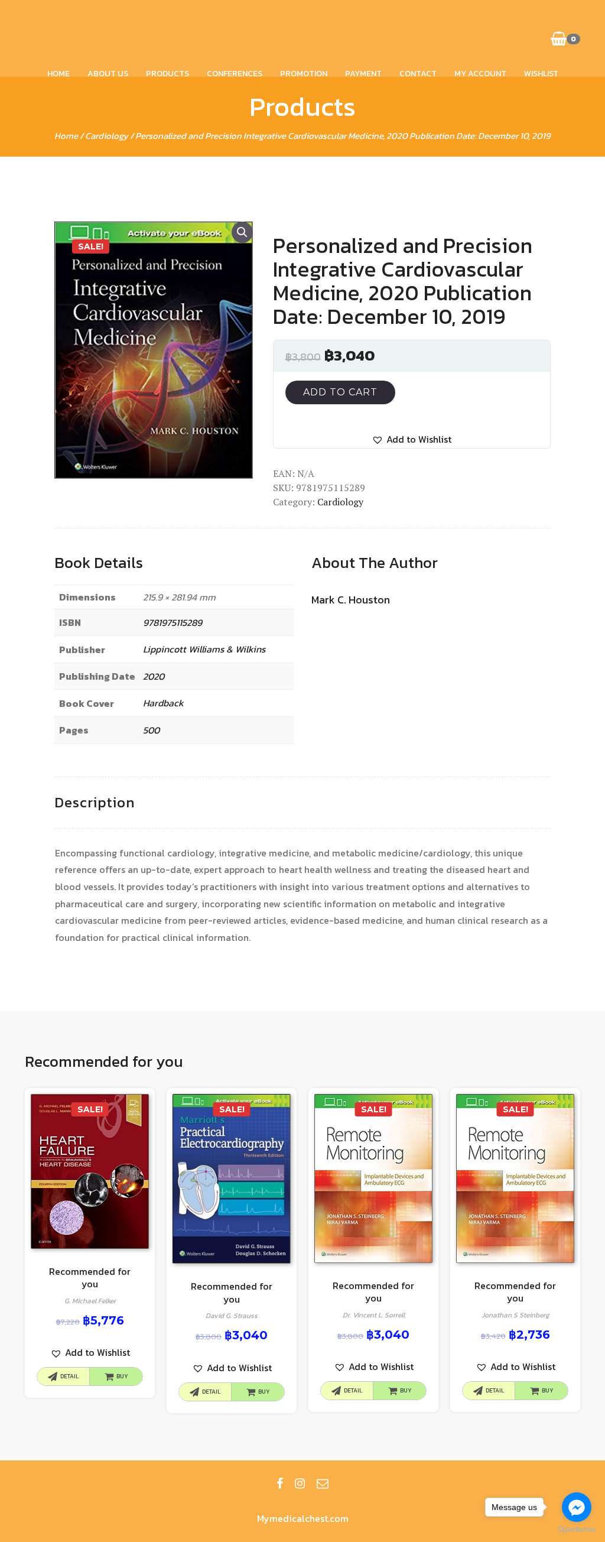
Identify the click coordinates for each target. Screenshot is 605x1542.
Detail (69, 1376)
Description (94, 802)
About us (107, 73)
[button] (411, 439)
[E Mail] (322, 1483)
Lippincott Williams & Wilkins (204, 649)
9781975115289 (172, 622)
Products (167, 73)
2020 (153, 676)
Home (58, 73)
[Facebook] (280, 1483)
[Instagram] (300, 1483)
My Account (480, 73)
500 (151, 730)
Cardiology (106, 135)
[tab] (94, 803)
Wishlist (541, 73)
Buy (122, 1376)
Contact (418, 73)
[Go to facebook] (576, 1507)
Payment (363, 73)
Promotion (303, 73)
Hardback (163, 703)
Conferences (234, 73)
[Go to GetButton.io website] (577, 1530)
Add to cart (340, 392)
